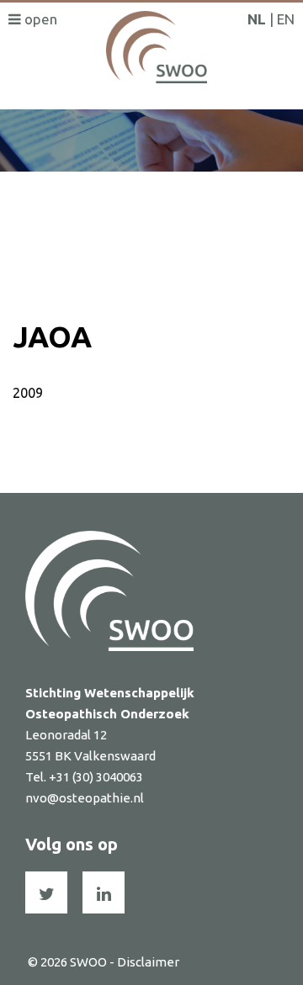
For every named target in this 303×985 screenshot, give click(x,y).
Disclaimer (148, 962)
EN (286, 19)
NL (256, 19)
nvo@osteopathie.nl (84, 798)
